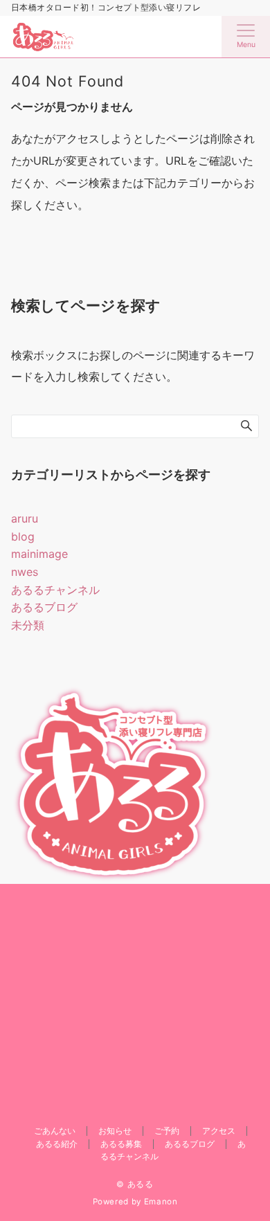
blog (23, 536)
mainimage (39, 554)
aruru (24, 518)
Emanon (161, 1201)
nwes (24, 572)
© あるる (134, 1184)
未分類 (27, 625)
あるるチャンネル (55, 590)
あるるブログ (44, 607)
